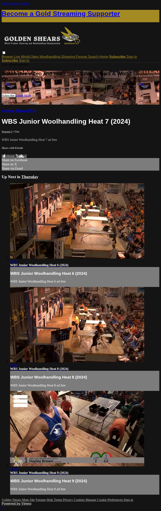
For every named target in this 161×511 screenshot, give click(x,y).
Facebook (9, 156)
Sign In (24, 60)
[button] (4, 52)
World (26, 56)
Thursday (29, 177)
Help (50, 500)
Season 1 (7, 131)
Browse (8, 56)
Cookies (80, 500)
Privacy (68, 500)
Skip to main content (15, 3)
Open (35, 56)
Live (17, 56)
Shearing (68, 56)
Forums (82, 56)
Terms (58, 500)
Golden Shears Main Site (18, 500)
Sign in (131, 56)
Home (103, 56)
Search (93, 56)
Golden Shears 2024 (19, 110)
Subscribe (9, 95)
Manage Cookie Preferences (105, 500)
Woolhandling (50, 56)
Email (23, 156)
